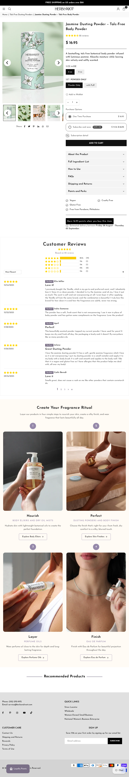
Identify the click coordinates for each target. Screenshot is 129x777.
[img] (10, 282)
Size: (71, 66)
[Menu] (4, 9)
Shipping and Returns (80, 184)
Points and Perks (77, 191)
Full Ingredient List (78, 162)
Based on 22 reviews (64, 253)
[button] (124, 9)
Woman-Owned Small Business (78, 715)
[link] (33, 481)
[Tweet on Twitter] (29, 126)
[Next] (58, 62)
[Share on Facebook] (24, 126)
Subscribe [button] (115, 741)
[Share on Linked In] (38, 126)
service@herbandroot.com (20, 705)
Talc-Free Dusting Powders (21, 15)
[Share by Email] (47, 126)
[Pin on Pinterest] (34, 126)
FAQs (71, 176)
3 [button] (64, 390)
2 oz (80, 72)
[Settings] (118, 9)
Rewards (6, 741)
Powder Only (74, 85)
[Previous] (7, 62)
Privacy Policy (8, 745)
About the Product (78, 154)
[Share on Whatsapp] (43, 126)
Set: (76, 80)
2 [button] (61, 390)
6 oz (70, 72)
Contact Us (7, 733)
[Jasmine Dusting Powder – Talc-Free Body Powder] (24, 113)
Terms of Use (8, 749)
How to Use (74, 169)
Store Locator (70, 707)
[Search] (9, 9)
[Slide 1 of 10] (32, 62)
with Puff (90, 85)
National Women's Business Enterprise (81, 719)
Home (4, 15)
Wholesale (69, 711)
